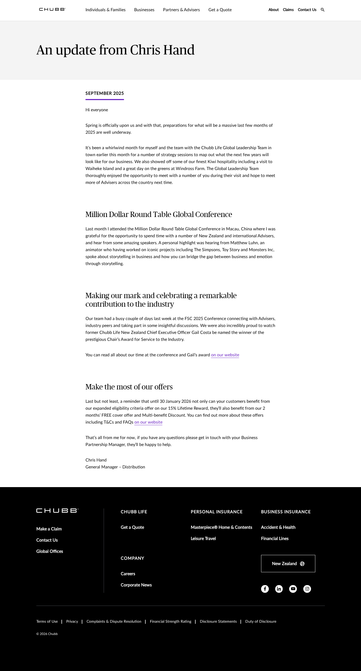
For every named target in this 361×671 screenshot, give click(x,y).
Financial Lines (275, 538)
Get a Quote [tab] (220, 10)
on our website (225, 355)
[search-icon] (323, 10)
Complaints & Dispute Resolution (114, 621)
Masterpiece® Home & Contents (221, 527)
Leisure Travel (203, 538)
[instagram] (307, 589)
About (274, 10)
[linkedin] (279, 589)
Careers (128, 574)
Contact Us (307, 10)
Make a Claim (49, 529)
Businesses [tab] (144, 10)
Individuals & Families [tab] (106, 10)
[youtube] (293, 589)
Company (132, 558)
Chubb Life (134, 512)
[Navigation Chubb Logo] (52, 10)
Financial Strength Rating (170, 621)
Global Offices (49, 551)
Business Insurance (286, 512)
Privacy (72, 621)
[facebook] (265, 589)
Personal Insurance (217, 512)
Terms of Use (47, 621)
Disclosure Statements (218, 621)
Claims (288, 10)
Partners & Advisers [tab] (181, 10)
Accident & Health (278, 527)
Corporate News (136, 585)
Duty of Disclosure (260, 621)
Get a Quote (132, 527)
